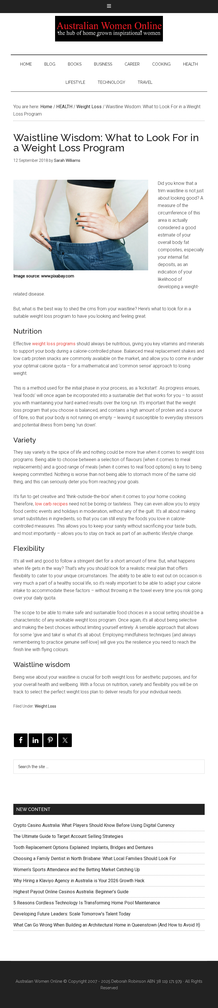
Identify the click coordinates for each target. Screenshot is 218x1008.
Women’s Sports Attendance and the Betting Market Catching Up (76, 869)
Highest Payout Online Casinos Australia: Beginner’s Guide (71, 891)
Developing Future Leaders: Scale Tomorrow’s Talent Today (72, 914)
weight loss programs (54, 343)
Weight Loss (45, 706)
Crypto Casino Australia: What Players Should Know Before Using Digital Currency (94, 825)
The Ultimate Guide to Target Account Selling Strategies (68, 836)
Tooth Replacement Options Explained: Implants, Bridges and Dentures (83, 847)
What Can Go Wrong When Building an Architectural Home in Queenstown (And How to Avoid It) (106, 925)
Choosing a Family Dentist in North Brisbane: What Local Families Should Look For (94, 858)
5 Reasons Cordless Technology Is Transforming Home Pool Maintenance (86, 902)
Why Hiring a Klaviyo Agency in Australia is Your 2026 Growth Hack (78, 880)
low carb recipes (51, 504)
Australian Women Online (109, 28)
